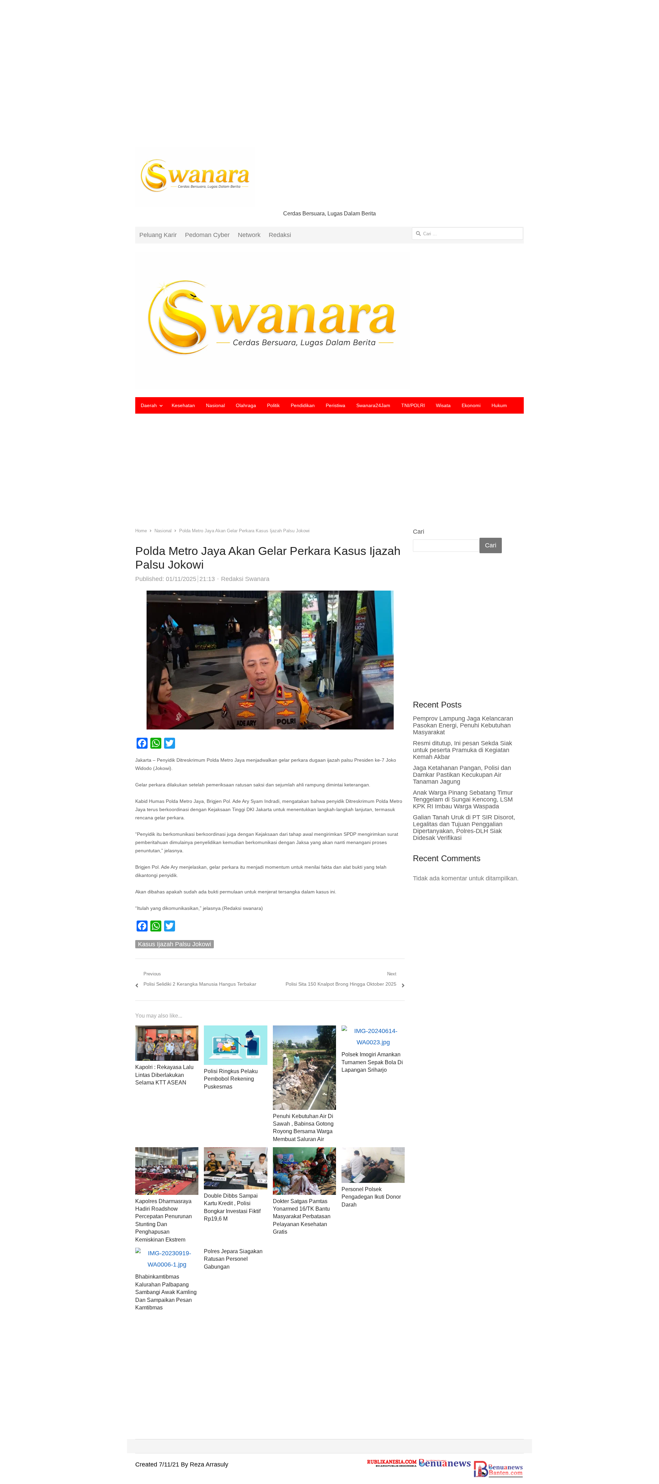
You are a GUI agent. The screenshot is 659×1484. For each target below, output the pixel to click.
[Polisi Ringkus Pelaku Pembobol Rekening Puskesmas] (235, 1031)
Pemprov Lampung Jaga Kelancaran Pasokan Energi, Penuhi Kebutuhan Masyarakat (463, 725)
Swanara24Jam (373, 405)
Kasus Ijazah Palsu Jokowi (174, 944)
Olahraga (246, 405)
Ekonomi (471, 405)
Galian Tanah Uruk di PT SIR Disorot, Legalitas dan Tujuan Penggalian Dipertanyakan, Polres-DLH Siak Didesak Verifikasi (464, 827)
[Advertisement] (329, 79)
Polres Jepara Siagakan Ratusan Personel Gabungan (233, 1259)
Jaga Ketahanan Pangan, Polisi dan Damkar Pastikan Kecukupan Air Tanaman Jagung (462, 774)
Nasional (215, 405)
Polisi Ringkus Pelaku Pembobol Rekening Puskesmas (231, 1079)
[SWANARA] (329, 320)
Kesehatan (183, 405)
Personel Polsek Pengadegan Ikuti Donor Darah (371, 1197)
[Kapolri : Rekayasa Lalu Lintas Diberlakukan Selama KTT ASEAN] (166, 1031)
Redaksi (280, 234)
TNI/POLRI (413, 405)
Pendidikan (303, 405)
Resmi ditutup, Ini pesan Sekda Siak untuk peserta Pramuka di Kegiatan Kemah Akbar (462, 750)
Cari (418, 531)
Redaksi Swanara (245, 578)
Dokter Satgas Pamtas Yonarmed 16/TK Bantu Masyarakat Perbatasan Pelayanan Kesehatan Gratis (302, 1216)
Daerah (149, 405)
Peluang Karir (158, 234)
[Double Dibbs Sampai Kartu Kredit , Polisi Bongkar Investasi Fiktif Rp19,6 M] (235, 1152)
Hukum (499, 405)
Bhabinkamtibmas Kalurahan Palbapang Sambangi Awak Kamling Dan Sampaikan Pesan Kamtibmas (166, 1292)
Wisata (443, 405)
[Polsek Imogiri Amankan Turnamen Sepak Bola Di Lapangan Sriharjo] (373, 1031)
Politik (273, 405)
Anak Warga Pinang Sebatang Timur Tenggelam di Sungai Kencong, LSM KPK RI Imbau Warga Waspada (463, 799)
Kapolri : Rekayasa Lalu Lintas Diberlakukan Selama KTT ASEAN (164, 1074)
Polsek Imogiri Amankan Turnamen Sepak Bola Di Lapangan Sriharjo (372, 1062)
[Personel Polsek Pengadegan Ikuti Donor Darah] (373, 1152)
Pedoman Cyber (207, 234)
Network (249, 234)
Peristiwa (335, 405)
